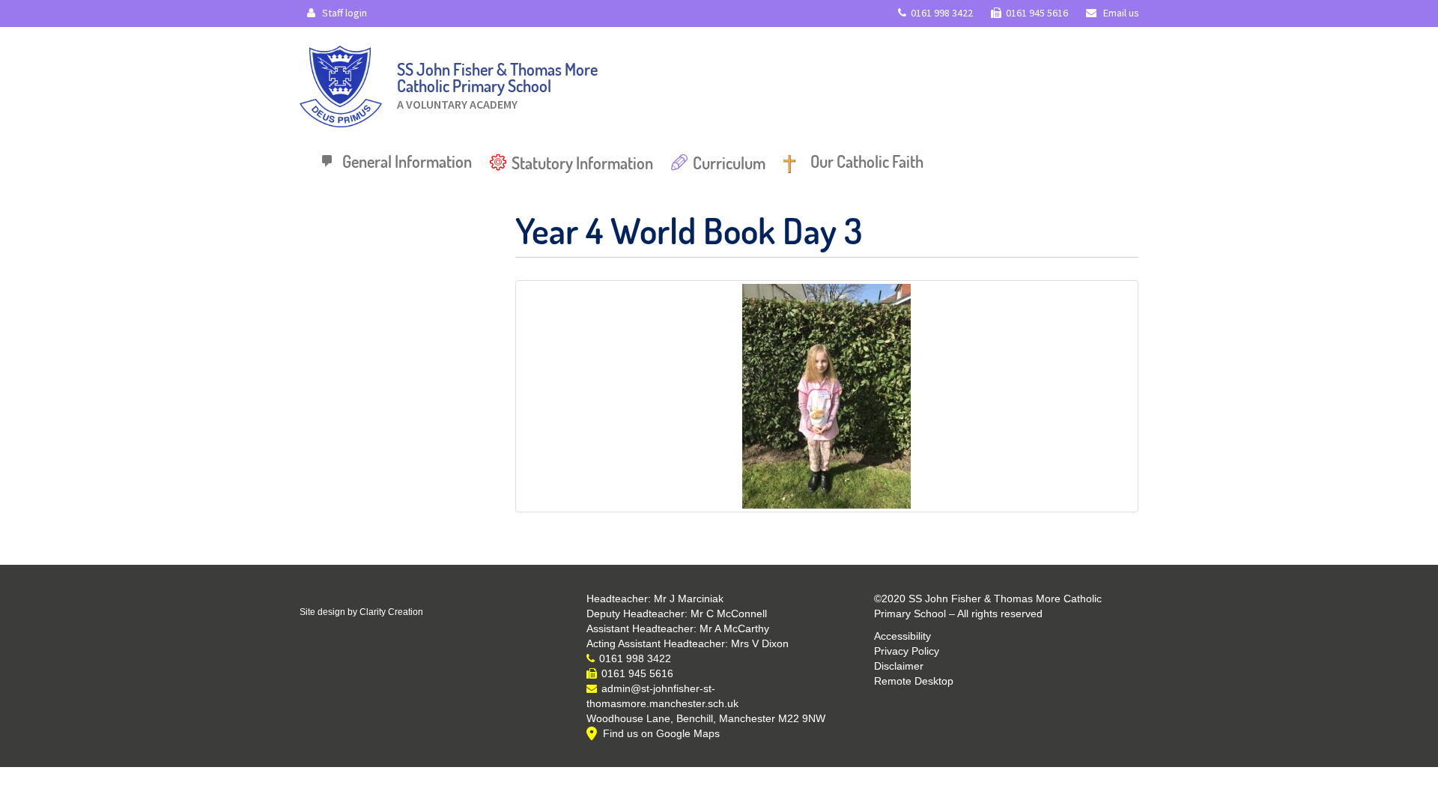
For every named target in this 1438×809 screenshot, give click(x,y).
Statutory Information (582, 162)
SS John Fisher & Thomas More (497, 82)
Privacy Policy (906, 651)
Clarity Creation (391, 612)
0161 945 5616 (1037, 12)
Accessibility (902, 636)
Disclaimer (898, 666)
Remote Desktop (913, 681)
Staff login (343, 12)
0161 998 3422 (942, 12)
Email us (1120, 12)
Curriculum (729, 162)
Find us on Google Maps (661, 733)
